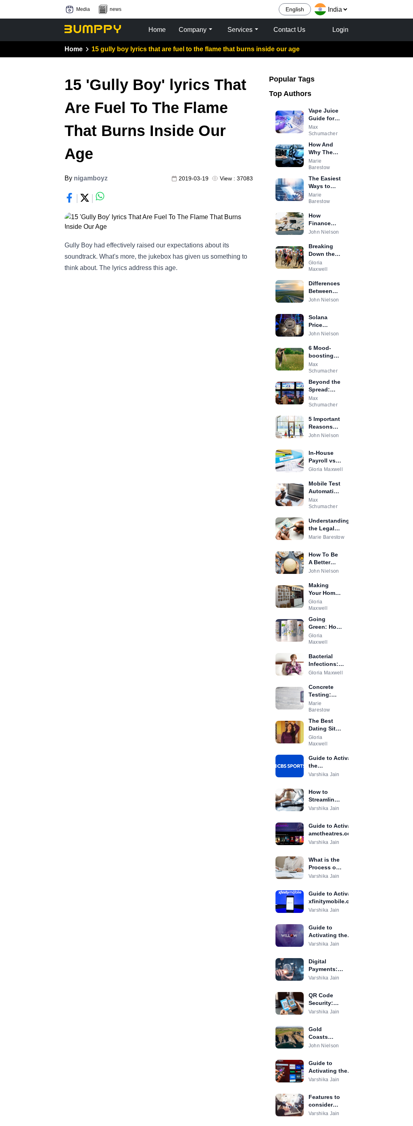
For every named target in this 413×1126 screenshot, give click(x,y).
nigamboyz (91, 178)
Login (340, 29)
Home (74, 49)
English (295, 9)
